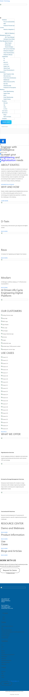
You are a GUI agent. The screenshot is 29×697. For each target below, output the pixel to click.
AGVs (5, 95)
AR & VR (6, 62)
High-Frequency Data (9, 74)
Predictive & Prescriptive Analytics (8, 88)
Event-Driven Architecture (10, 78)
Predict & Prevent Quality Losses (8, 26)
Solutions (4, 19)
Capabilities (5, 56)
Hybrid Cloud (7, 68)
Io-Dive (5, 109)
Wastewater (8, 45)
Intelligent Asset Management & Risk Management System (9, 40)
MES (5, 23)
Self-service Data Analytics (10, 49)
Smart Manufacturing (9, 91)
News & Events (7, 116)
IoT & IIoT (6, 64)
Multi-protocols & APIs (9, 81)
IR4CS (2, 675)
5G (4, 58)
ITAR (2, 673)
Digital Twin (6, 66)
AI (4, 60)
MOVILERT (3, 671)
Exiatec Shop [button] (6, 122)
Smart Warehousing (8, 97)
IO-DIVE (2, 677)
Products (4, 101)
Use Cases (5, 110)
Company (4, 118)
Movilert (6, 103)
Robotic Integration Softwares (7, 626)
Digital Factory (7, 99)
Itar (4, 105)
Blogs (5, 114)
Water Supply (8, 43)
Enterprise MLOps (8, 54)
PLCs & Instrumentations (10, 21)
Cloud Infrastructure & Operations (7, 71)
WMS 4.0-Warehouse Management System (7, 34)
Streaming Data (7, 85)
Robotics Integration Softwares (11, 29)
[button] (7, 18)
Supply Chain (7, 93)
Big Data (6, 83)
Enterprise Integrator (9, 50)
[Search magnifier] (3, 141)
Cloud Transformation (9, 52)
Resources (4, 112)
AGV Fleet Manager (9, 37)
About (3, 617)
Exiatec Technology (5, 1)
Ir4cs (5, 107)
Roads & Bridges (9, 47)
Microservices (7, 76)
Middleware (6, 79)
